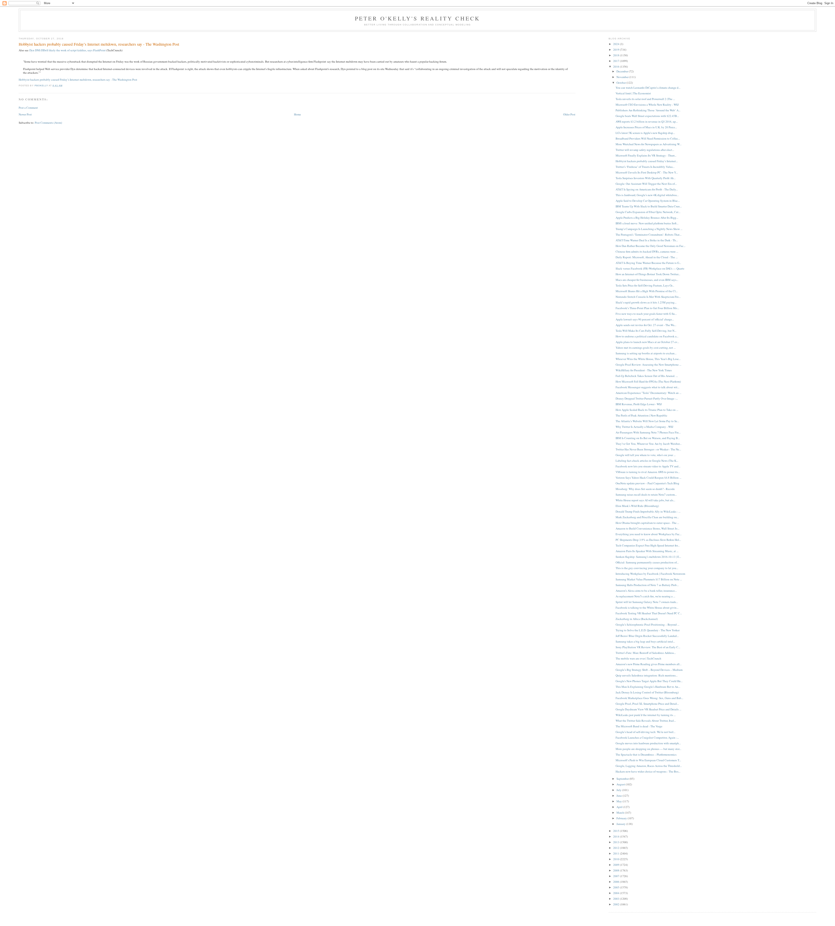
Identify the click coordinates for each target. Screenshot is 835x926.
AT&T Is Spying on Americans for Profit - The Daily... (647, 189)
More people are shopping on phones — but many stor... (648, 749)
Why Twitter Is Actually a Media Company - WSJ (644, 427)
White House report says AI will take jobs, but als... (645, 500)
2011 (616, 853)
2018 (616, 55)
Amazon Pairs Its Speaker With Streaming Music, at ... (647, 551)
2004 (616, 893)
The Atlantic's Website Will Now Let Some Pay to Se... (647, 421)
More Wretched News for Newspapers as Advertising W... (648, 144)
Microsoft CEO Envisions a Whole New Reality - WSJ (647, 105)
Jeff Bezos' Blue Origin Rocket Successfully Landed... (647, 636)
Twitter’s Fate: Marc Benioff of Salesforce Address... (646, 653)
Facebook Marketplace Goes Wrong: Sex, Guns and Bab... (649, 698)
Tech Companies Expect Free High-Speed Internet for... (648, 545)
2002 (616, 904)
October (621, 83)
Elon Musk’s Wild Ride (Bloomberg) (637, 506)
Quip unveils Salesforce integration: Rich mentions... (647, 675)
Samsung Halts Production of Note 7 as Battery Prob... (647, 585)
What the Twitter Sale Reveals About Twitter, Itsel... (646, 721)
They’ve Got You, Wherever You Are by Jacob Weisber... (648, 444)
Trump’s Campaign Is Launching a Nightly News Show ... (649, 229)
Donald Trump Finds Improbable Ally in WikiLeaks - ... (648, 511)
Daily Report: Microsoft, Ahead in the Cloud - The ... (647, 257)
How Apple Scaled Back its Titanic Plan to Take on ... (647, 410)
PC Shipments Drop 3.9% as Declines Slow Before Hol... (648, 540)
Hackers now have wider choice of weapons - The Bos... (648, 771)
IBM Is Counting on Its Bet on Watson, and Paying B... (648, 438)
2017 (616, 61)
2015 (616, 831)
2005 (616, 887)
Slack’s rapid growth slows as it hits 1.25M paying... (646, 302)
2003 (616, 899)
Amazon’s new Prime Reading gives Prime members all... (648, 664)
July (619, 790)
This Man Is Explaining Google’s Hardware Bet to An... (648, 687)
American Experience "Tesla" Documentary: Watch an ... (648, 393)
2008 (616, 870)
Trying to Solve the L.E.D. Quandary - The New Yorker (648, 630)
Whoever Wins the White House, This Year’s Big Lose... (648, 359)
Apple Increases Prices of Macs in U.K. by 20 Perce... (646, 127)
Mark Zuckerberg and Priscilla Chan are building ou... (647, 517)
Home (297, 114)
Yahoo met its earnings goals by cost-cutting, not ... (646, 348)
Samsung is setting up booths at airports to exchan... (646, 353)
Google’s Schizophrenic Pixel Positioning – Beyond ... (647, 624)
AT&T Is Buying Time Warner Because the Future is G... (648, 263)
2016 (616, 66)
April (619, 807)
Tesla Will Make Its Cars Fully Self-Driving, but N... (646, 331)
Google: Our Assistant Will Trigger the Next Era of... (646, 184)
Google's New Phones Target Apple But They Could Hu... (649, 681)
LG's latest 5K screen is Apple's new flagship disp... (645, 133)
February (622, 818)
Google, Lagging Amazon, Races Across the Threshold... (649, 766)
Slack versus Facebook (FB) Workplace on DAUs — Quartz (650, 268)
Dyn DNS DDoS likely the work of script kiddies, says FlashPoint (67, 50)
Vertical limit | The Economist (633, 93)
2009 (616, 865)
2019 (616, 50)
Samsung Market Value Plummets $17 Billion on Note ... (649, 579)
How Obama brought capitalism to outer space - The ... (647, 523)
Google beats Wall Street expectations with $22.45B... (647, 116)
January (621, 824)
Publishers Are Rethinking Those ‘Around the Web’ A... (648, 110)
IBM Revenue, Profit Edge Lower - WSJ (639, 404)
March (620, 812)
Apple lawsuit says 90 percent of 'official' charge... (645, 319)
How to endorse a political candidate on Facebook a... (647, 336)
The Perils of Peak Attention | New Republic (641, 415)
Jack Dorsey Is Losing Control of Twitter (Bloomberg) (647, 692)
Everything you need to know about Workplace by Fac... (648, 534)
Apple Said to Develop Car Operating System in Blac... (648, 201)
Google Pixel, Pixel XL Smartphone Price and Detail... (647, 704)
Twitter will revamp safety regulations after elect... (645, 150)
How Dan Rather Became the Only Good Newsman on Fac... (650, 246)
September (623, 779)
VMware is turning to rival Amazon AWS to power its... (648, 472)
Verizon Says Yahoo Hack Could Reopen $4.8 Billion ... (648, 478)
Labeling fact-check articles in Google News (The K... (647, 461)
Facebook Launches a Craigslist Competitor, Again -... (647, 737)
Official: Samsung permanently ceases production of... (647, 562)
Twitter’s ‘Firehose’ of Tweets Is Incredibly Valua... (645, 167)
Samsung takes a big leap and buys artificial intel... (645, 641)
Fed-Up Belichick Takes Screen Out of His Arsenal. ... (647, 376)
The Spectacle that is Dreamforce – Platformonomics (646, 754)
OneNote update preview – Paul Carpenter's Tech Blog (647, 483)
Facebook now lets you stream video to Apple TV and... (648, 466)
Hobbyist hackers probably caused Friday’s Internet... (647, 161)
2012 (616, 848)
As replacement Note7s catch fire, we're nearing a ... (645, 596)
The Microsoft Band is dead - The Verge (639, 726)
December (622, 71)
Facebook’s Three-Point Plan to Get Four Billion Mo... (647, 308)
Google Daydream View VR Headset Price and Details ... (648, 709)
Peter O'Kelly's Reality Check (417, 18)
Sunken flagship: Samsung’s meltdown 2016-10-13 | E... (648, 557)
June (619, 796)
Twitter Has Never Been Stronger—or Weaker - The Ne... (648, 449)
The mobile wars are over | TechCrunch (638, 658)
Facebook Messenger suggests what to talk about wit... (647, 387)
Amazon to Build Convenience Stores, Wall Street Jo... (647, 528)
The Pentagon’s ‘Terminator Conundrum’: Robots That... (648, 234)
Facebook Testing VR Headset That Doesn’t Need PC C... (649, 613)
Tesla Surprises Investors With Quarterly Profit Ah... (646, 178)
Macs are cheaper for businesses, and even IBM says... (647, 280)
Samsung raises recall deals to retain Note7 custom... (646, 494)
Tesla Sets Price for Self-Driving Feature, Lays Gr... (645, 285)
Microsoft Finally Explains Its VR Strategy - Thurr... (646, 155)
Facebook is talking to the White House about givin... (647, 608)
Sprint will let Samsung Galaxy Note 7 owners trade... (647, 602)
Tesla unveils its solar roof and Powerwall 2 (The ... (645, 99)
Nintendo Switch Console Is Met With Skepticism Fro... (648, 297)
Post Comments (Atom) (48, 123)
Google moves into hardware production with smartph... (648, 743)
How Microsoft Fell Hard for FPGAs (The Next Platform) (648, 381)
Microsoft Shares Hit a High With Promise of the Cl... (647, 291)
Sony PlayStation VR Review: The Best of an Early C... (648, 647)
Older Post (569, 114)
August (621, 784)
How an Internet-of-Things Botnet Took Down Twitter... (648, 274)
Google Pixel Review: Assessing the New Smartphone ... (648, 364)
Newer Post (25, 114)
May (619, 801)
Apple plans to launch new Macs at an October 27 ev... (647, 342)
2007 (616, 876)
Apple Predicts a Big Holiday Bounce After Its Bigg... (647, 218)
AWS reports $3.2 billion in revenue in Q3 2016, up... (647, 121)
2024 (616, 44)
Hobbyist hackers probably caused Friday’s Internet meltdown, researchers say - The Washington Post (78, 80)
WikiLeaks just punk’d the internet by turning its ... (646, 715)
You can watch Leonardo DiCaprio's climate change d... (648, 88)
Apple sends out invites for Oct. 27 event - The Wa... (646, 325)
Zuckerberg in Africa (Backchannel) (637, 619)
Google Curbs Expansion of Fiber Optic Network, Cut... (648, 212)
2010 (616, 859)
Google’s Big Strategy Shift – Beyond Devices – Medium (649, 670)
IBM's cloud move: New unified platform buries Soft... (647, 223)
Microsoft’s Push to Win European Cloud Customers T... (648, 760)
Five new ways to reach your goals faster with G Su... (646, 314)
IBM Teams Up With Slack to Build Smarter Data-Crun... (649, 206)
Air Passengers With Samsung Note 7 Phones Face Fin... (648, 432)
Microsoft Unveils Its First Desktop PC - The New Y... (647, 172)
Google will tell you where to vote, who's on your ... (646, 455)
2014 (616, 836)
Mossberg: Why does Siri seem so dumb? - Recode (645, 489)
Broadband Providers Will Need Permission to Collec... (648, 138)
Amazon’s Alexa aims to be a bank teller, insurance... (646, 591)
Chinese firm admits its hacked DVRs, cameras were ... (647, 251)
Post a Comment (28, 108)
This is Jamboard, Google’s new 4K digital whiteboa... (647, 195)
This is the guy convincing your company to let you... (647, 568)
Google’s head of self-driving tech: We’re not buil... (645, 732)
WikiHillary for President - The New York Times (644, 370)
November (622, 77)
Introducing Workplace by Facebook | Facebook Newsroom (650, 574)
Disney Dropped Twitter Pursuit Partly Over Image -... (647, 398)
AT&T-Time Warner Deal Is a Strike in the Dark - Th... (647, 240)
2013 (616, 842)
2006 (616, 882)
